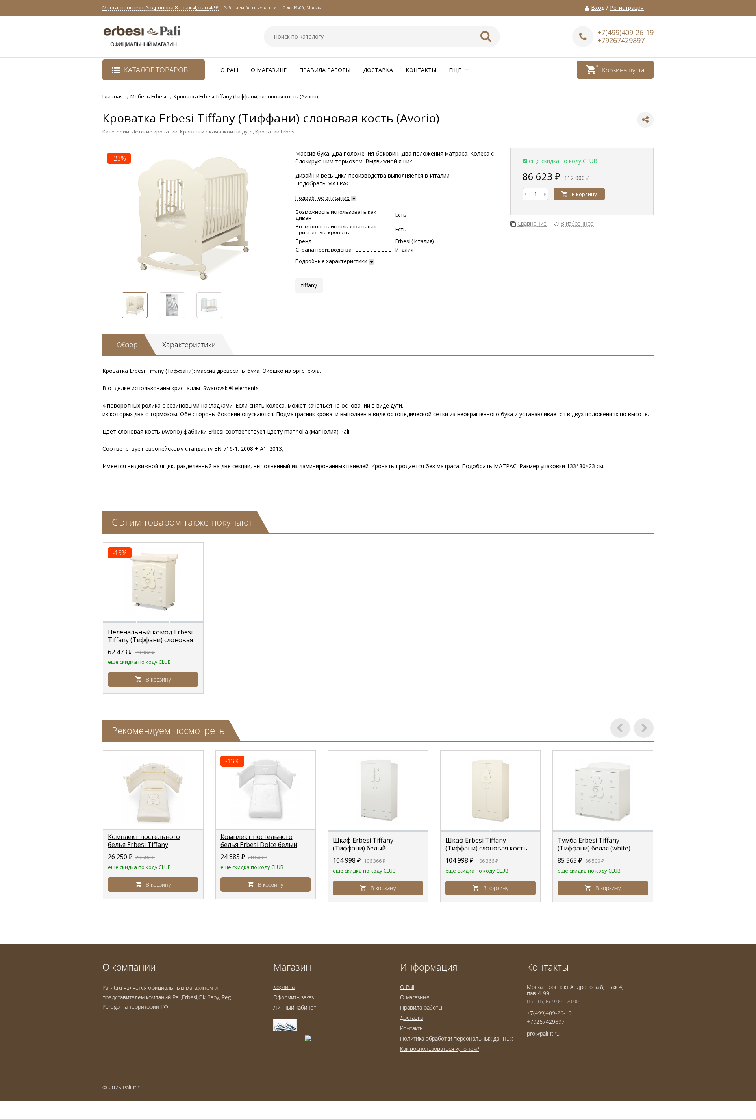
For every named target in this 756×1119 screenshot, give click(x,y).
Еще (456, 70)
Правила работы (324, 70)
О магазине (269, 70)
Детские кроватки (155, 131)
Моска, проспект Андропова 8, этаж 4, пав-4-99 (160, 8)
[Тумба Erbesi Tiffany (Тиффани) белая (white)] (603, 790)
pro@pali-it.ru (543, 1033)
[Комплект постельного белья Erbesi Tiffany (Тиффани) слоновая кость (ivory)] (153, 790)
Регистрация (627, 8)
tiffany (309, 285)
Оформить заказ (293, 997)
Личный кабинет (294, 1007)
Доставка (378, 70)
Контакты (421, 70)
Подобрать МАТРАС (322, 183)
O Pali (229, 70)
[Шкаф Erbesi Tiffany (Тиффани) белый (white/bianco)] (378, 790)
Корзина (284, 987)
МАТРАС (505, 466)
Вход (597, 8)
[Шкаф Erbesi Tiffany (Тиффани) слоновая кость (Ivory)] (491, 790)
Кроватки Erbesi (275, 131)
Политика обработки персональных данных (456, 1038)
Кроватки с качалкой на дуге (216, 131)
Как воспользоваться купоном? (439, 1048)
